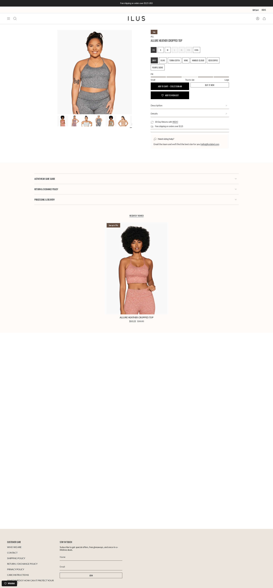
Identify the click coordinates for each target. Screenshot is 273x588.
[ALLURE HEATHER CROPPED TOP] (136, 268)
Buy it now (209, 84)
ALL (152, 36)
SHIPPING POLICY (16, 558)
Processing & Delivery (44, 199)
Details (154, 113)
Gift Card (255, 9)
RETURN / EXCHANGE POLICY (22, 563)
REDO (175, 122)
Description (156, 105)
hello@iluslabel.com (210, 144)
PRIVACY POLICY (15, 569)
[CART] (264, 18)
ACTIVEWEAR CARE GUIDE (44, 178)
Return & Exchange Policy (46, 189)
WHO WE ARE (14, 547)
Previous (57, 72)
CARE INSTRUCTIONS (18, 574)
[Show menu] (8, 18)
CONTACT (12, 552)
